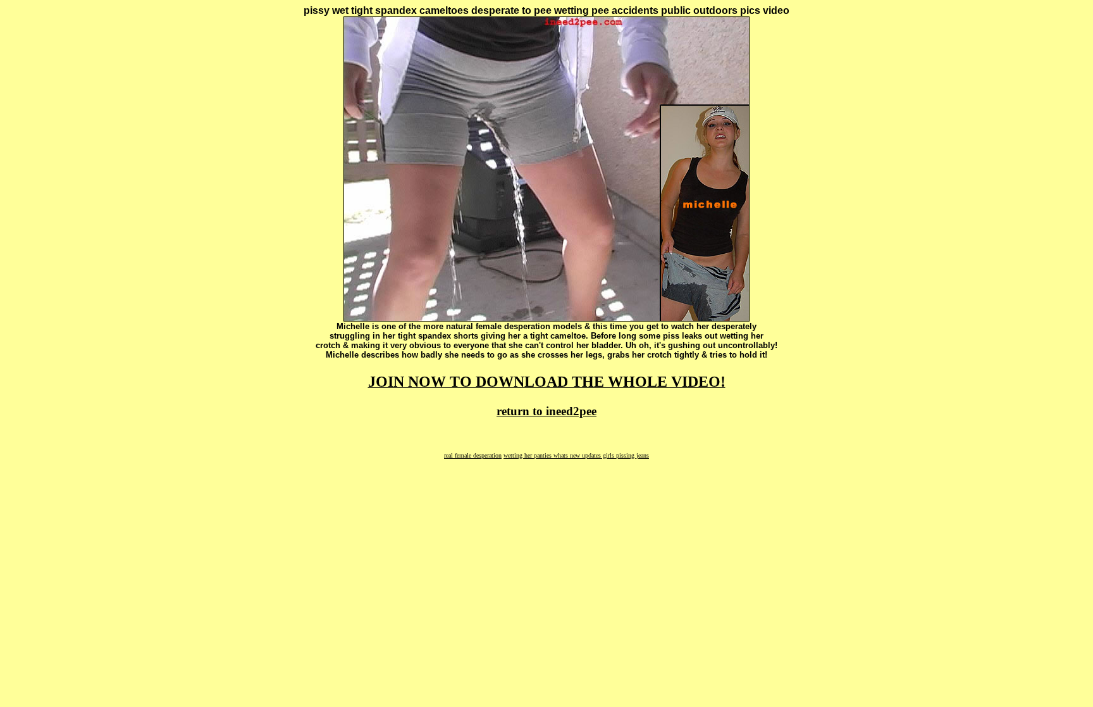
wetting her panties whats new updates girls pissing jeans (576, 455)
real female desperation (473, 455)
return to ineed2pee (546, 411)
